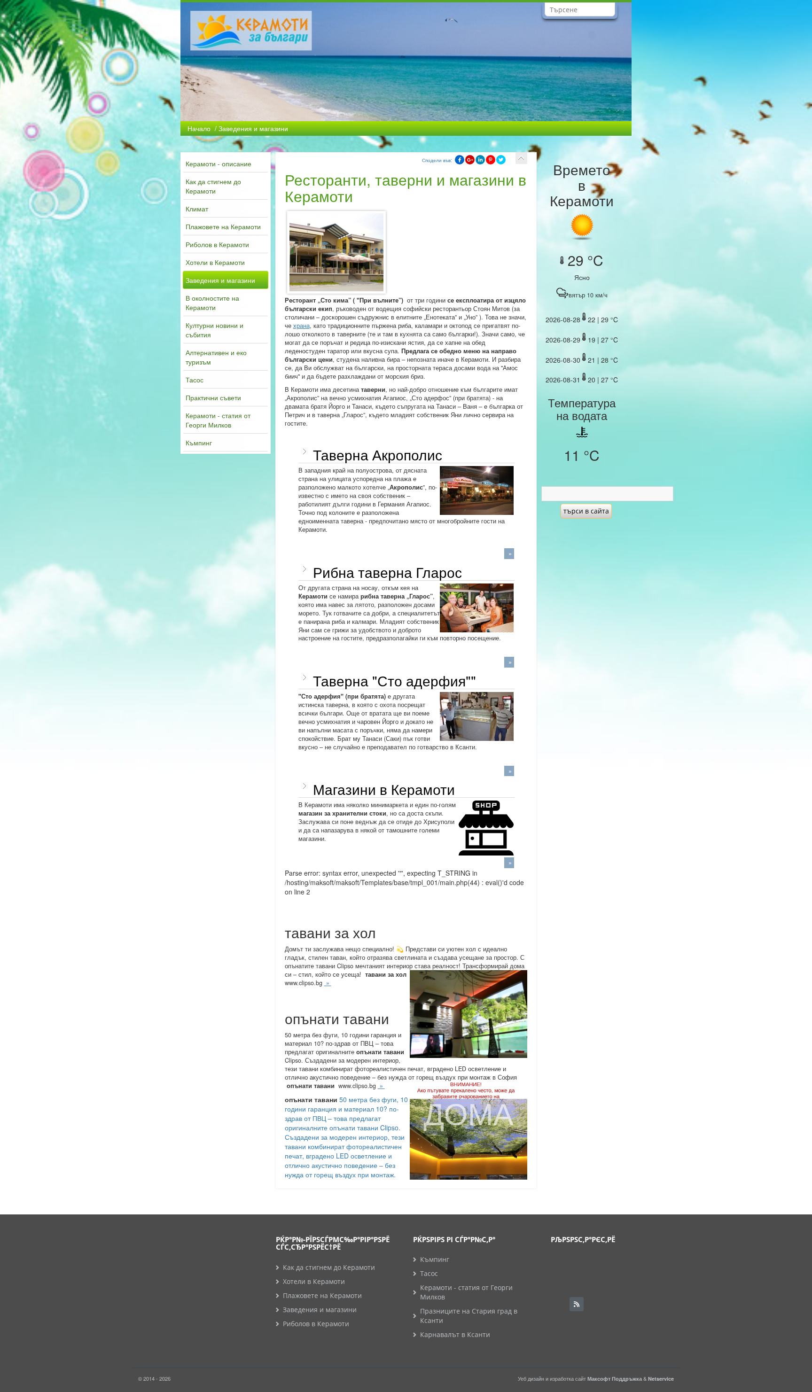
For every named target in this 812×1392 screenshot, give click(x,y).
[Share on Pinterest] (490, 159)
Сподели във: (437, 160)
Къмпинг (199, 442)
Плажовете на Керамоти (223, 226)
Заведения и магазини (220, 280)
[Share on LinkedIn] (480, 159)
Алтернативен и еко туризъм (216, 357)
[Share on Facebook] (459, 159)
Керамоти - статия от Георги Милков (218, 420)
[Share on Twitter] (501, 159)
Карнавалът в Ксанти (455, 1334)
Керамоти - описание (218, 163)
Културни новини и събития (214, 329)
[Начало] (521, 158)
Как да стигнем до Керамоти (213, 186)
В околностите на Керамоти (212, 302)
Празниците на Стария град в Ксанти (468, 1315)
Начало (199, 128)
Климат (197, 208)
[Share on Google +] (470, 159)
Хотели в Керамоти (215, 262)
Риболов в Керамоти (217, 244)
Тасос (194, 379)
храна (301, 325)
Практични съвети (213, 397)
